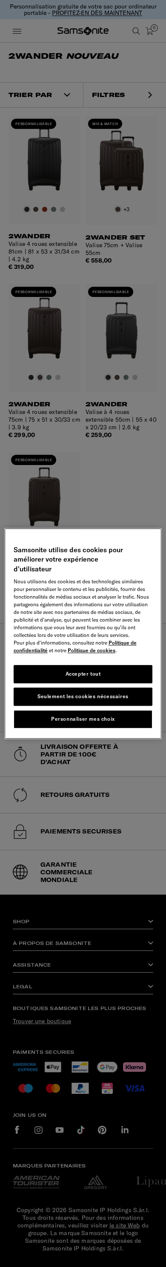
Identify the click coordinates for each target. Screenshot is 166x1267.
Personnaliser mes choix (83, 719)
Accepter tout (83, 674)
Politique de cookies (91, 650)
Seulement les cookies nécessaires (83, 696)
